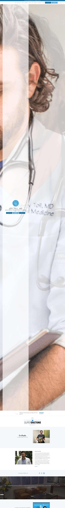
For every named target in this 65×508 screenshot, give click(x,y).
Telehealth (29, 0)
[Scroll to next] (49, 413)
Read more (36, 466)
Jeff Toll (32, 417)
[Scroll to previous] (16, 413)
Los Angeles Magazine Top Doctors (22, 437)
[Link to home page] (15, 203)
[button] (54, 3)
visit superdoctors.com (32, 424)
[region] (32, 487)
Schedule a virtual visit (38, 0)
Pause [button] (2, 494)
